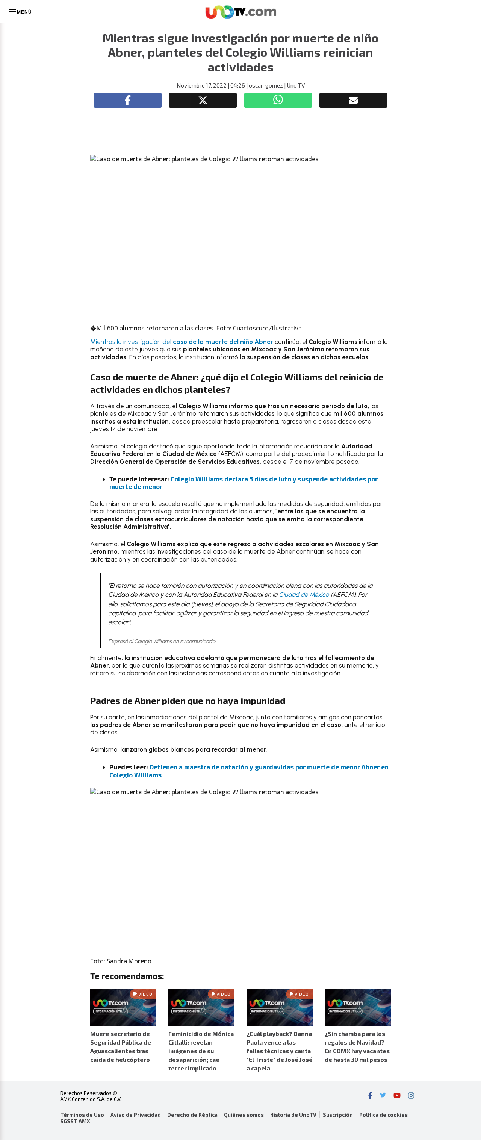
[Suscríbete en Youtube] (397, 1096)
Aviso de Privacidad (135, 1115)
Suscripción (338, 1115)
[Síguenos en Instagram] (411, 1096)
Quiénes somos (244, 1115)
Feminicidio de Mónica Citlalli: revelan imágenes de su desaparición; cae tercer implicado (201, 1051)
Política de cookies (383, 1115)
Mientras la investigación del (181, 341)
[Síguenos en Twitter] (383, 1096)
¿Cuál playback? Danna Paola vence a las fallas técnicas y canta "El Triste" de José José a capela (280, 1051)
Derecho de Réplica (192, 1115)
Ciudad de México (304, 594)
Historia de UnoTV (293, 1115)
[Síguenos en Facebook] (370, 1096)
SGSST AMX (75, 1121)
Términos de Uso (82, 1115)
